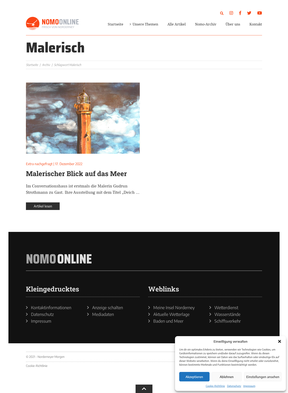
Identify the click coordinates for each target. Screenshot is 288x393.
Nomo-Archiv (205, 24)
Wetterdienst (226, 307)
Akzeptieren (194, 377)
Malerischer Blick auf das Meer (76, 173)
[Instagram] (231, 12)
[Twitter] (249, 12)
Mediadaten (103, 314)
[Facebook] (240, 12)
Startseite (115, 24)
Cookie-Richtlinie (215, 386)
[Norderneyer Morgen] (52, 23)
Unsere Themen (145, 24)
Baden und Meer (168, 321)
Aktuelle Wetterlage (171, 314)
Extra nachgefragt (39, 164)
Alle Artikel (176, 24)
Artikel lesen (43, 206)
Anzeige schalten (107, 307)
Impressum (249, 386)
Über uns (233, 24)
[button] (279, 341)
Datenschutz (234, 386)
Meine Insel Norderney (174, 307)
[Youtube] (259, 12)
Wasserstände (227, 314)
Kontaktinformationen (51, 307)
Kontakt (255, 24)
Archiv (46, 65)
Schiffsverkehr (227, 321)
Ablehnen (227, 377)
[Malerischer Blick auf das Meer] (83, 118)
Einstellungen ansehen (262, 377)
